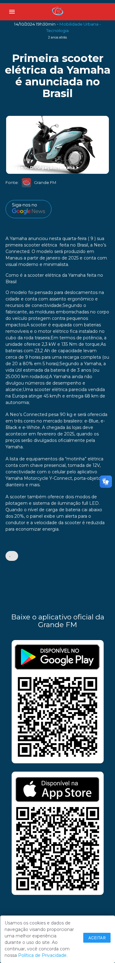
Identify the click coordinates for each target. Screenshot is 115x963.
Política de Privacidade (42, 955)
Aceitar (97, 937)
